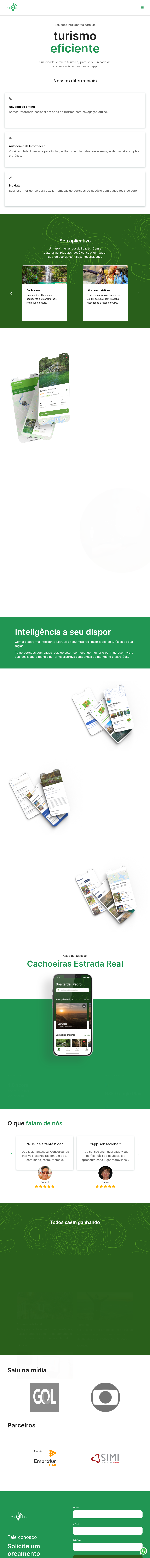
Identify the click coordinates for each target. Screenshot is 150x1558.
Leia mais (22, 1343)
